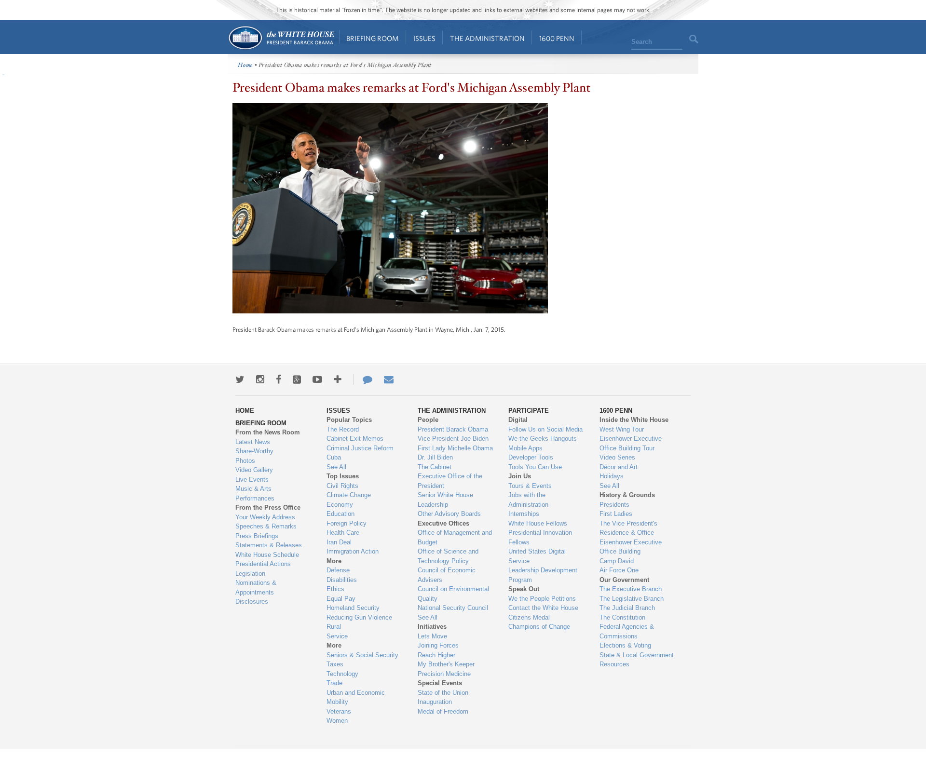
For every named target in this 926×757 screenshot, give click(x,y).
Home (281, 38)
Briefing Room (372, 38)
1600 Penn (556, 38)
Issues (424, 38)
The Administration (487, 38)
